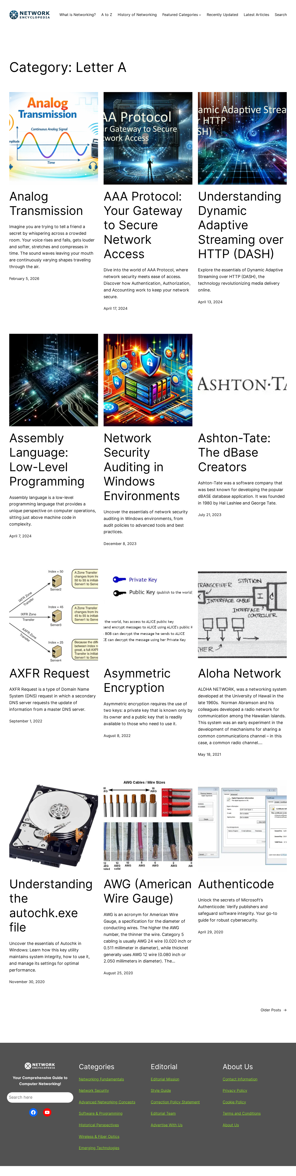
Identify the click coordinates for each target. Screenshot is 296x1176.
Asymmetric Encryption (137, 680)
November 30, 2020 (27, 981)
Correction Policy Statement (175, 1102)
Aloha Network (239, 673)
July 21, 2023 (209, 514)
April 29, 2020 (210, 932)
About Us (231, 1125)
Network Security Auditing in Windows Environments (142, 467)
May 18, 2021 (209, 754)
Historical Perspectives (99, 1125)
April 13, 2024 (210, 302)
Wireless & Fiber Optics (99, 1136)
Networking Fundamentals (101, 1079)
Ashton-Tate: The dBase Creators (234, 452)
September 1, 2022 (25, 721)
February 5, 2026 (24, 278)
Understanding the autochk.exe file (51, 906)
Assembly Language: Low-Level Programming (47, 460)
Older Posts (274, 1010)
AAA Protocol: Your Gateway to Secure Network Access (143, 225)
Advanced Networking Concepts (107, 1102)
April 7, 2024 (20, 536)
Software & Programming (101, 1113)
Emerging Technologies (99, 1147)
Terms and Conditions (242, 1113)
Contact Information (240, 1079)
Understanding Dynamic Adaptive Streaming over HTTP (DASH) (241, 225)
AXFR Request (49, 673)
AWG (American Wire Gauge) (148, 891)
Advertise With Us (166, 1125)
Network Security (94, 1090)
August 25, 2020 (118, 973)
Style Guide (161, 1090)
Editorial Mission (165, 1079)
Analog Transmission (46, 203)
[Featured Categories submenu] (200, 15)
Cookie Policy (234, 1102)
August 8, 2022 (117, 735)
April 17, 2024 (115, 308)
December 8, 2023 (120, 543)
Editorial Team (163, 1113)
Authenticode (236, 884)
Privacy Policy (235, 1090)
